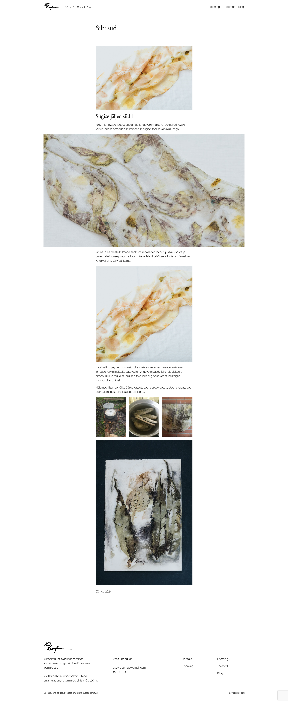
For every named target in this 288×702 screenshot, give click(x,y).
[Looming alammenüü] (221, 7)
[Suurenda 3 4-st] (188, 400)
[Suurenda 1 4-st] (122, 400)
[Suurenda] (240, 137)
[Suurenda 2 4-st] (155, 400)
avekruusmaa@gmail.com (129, 667)
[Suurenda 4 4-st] (188, 443)
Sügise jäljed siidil (114, 116)
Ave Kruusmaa (78, 6)
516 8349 (122, 672)
